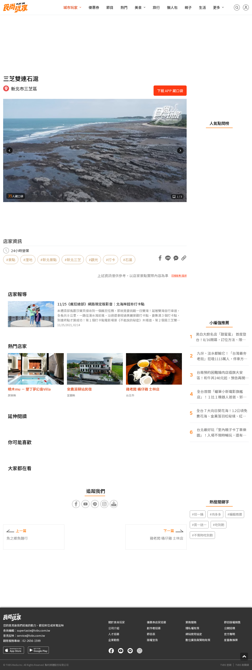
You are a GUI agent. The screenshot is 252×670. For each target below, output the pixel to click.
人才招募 (113, 634)
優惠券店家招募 (156, 622)
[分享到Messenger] (176, 258)
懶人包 (172, 7)
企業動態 (113, 640)
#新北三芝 (73, 259)
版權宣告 (152, 640)
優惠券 (94, 7)
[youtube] (121, 651)
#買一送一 (199, 524)
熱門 (124, 7)
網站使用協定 (193, 634)
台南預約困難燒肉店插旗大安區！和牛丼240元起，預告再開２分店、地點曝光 (223, 375)
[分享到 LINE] (168, 258)
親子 (188, 7)
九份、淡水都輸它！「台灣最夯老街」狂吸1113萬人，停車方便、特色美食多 (221, 356)
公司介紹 (113, 628)
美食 (138, 7)
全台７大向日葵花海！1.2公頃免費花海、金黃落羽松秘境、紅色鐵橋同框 (221, 413)
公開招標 (229, 628)
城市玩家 (70, 7)
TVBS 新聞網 (242, 664)
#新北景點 (48, 259)
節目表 (151, 634)
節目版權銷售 (232, 622)
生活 (202, 7)
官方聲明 (229, 634)
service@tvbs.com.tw (31, 636)
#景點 (10, 259)
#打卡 (110, 259)
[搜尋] (237, 7)
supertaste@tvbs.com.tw (33, 630)
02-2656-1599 (31, 641)
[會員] (246, 7)
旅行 (156, 7)
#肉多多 (215, 514)
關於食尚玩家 (116, 622)
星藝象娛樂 (231, 640)
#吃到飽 (218, 524)
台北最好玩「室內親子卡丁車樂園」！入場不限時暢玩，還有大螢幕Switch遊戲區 (221, 432)
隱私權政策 (192, 628)
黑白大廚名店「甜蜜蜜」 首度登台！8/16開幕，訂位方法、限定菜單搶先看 (221, 336)
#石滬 (127, 259)
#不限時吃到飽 (202, 535)
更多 (216, 7)
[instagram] (140, 651)
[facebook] (111, 651)
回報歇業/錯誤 (179, 275)
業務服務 (190, 622)
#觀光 (93, 259)
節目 (109, 7)
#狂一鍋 (197, 514)
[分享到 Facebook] (160, 258)
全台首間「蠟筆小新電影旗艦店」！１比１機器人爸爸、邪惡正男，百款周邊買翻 (221, 394)
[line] (130, 651)
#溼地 (27, 259)
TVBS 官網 (225, 664)
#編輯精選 (234, 514)
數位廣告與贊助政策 (197, 640)
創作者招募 (154, 628)
